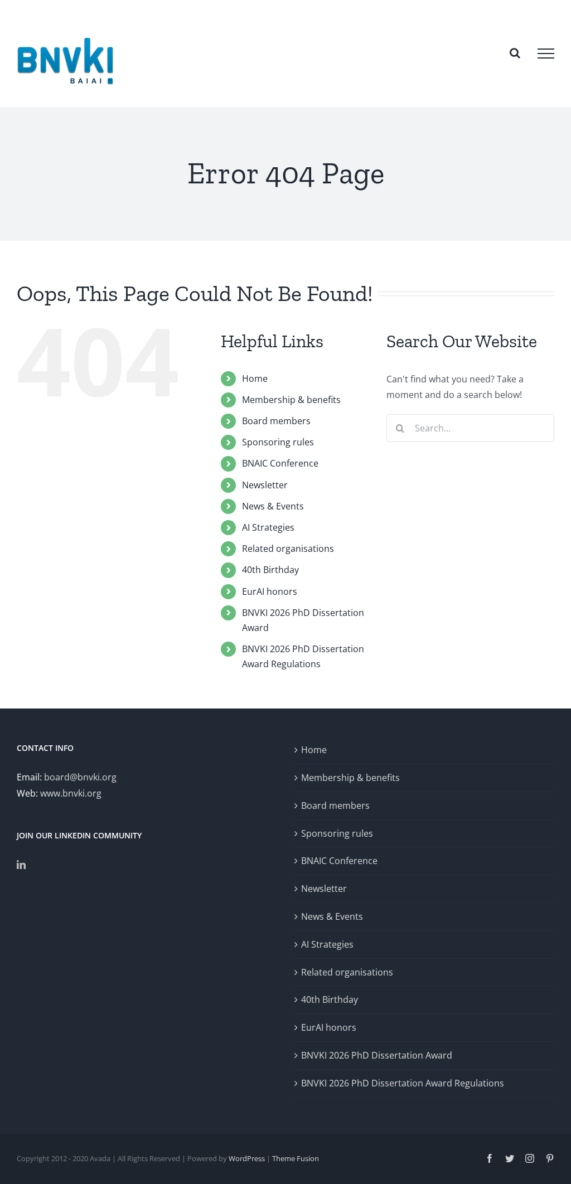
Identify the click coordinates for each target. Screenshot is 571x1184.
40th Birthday (270, 570)
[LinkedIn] (21, 864)
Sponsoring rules (278, 442)
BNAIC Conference (280, 463)
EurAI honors (269, 591)
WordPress (247, 1158)
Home (255, 378)
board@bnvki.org (80, 777)
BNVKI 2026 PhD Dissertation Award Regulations (402, 1083)
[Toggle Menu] (546, 53)
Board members (276, 421)
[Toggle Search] (515, 53)
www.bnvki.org (70, 793)
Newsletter (265, 485)
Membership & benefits (291, 400)
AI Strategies (268, 527)
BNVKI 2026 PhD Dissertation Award (376, 1055)
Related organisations (288, 548)
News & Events (273, 506)
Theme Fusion (295, 1158)
